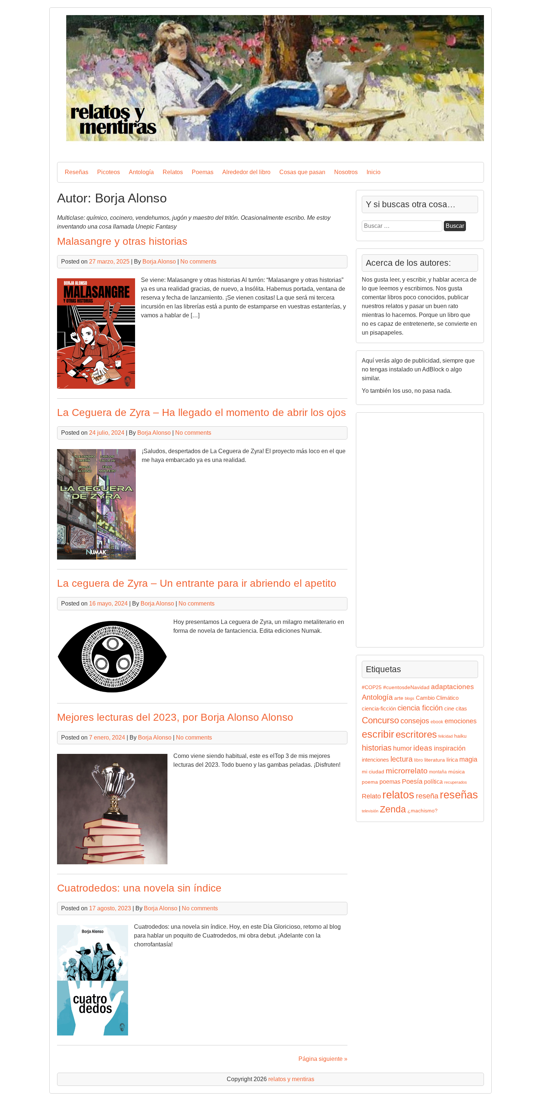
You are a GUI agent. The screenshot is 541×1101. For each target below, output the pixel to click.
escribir (378, 734)
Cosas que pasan (302, 172)
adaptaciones (452, 687)
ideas (422, 748)
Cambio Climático (437, 698)
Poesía (412, 781)
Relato (371, 796)
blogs (409, 698)
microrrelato (407, 770)
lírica (452, 760)
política (433, 781)
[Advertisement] (384, 528)
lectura (401, 759)
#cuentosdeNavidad (406, 687)
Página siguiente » (322, 1059)
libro (418, 760)
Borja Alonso (159, 261)
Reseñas (76, 172)
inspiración (450, 748)
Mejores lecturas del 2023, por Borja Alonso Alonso (175, 717)
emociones (461, 721)
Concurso (380, 720)
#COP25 (372, 687)
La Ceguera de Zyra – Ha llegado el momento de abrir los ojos (201, 412)
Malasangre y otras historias (122, 241)
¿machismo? (422, 811)
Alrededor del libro (246, 172)
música (456, 771)
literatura (434, 760)
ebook (437, 721)
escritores (416, 734)
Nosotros (346, 172)
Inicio (374, 172)
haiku (460, 736)
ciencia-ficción (379, 709)
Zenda (393, 809)
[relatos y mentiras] (270, 150)
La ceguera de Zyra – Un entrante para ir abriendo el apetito (196, 583)
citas (461, 708)
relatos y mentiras (291, 1079)
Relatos (173, 172)
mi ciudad (373, 771)
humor (402, 748)
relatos (398, 794)
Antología (141, 172)
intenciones (375, 759)
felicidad (445, 736)
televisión (370, 811)
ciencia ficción (420, 708)
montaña (438, 771)
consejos (414, 721)
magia (468, 759)
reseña (427, 796)
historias (377, 747)
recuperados (455, 782)
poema (370, 782)
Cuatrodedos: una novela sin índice (139, 888)
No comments (198, 261)
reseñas (459, 795)
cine (449, 709)
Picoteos (108, 172)
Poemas (202, 172)
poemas (389, 781)
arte (398, 698)
